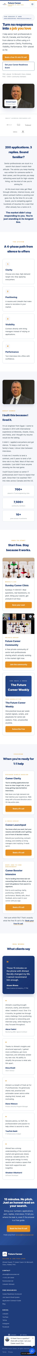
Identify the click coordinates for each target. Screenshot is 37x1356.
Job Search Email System (11, 1297)
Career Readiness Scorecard (12, 1294)
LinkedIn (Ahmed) (8, 1284)
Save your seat (18, 605)
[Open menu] (32, 4)
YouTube (5, 1317)
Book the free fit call (18, 1228)
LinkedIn (5, 1314)
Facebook (5, 1327)
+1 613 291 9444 (8, 1277)
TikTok (4, 1320)
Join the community (18, 664)
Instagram (5, 1323)
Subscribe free (18, 729)
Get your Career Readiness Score (16, 66)
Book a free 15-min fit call (16, 57)
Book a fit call (18, 809)
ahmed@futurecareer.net (24, 1235)
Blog (3, 1304)
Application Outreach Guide (11, 1300)
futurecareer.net (7, 1281)
